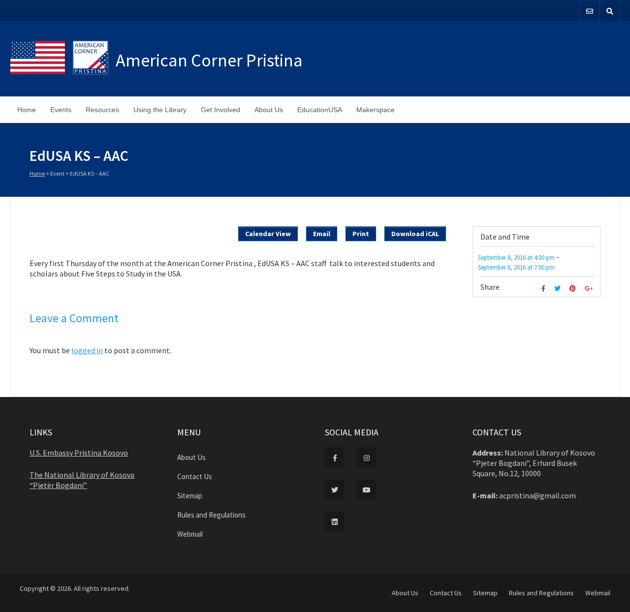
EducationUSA (319, 110)
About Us (268, 110)
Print (360, 233)
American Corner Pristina (209, 60)
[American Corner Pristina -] (63, 58)
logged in (87, 350)
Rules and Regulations (211, 515)
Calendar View (268, 233)
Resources (102, 110)
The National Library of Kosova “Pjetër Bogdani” (82, 480)
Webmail (190, 534)
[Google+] (590, 288)
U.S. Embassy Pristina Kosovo (79, 453)
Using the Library (160, 110)
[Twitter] (558, 288)
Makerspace (375, 110)
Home (26, 110)
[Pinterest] (573, 288)
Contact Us (194, 476)
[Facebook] (544, 288)
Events (60, 110)
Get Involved (220, 110)
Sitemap (189, 495)
